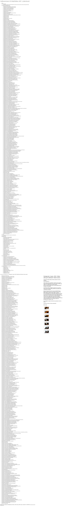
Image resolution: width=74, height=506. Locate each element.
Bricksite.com (2, 505)
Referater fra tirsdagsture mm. (4, 274)
